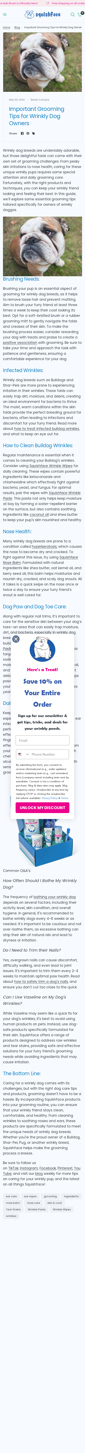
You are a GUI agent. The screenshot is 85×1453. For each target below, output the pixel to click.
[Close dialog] (15, 639)
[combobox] (23, 754)
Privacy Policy (50, 798)
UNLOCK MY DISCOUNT (42, 807)
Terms (64, 798)
